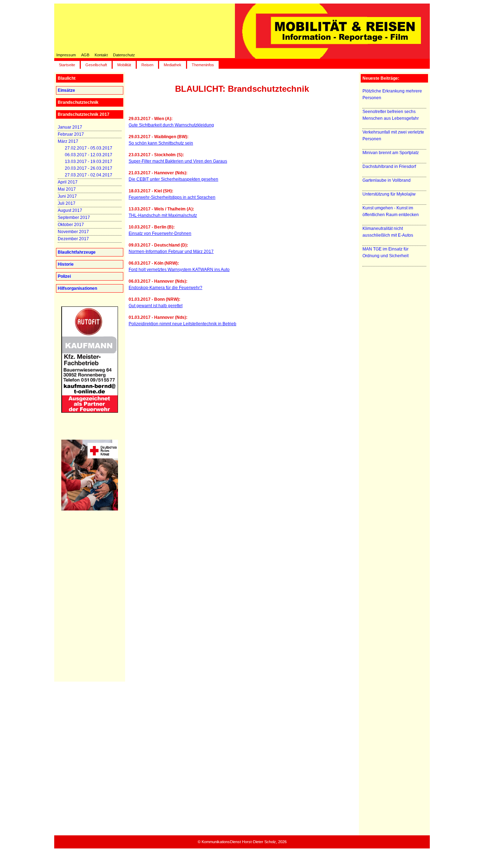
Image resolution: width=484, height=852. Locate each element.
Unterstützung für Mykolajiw (389, 194)
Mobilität (124, 65)
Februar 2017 (71, 134)
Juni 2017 (67, 196)
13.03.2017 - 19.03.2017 (88, 161)
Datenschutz (124, 55)
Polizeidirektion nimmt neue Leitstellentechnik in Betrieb (182, 323)
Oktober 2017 (71, 224)
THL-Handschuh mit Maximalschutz (163, 215)
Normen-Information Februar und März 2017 (171, 251)
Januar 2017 (70, 127)
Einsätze (66, 90)
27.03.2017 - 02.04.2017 (88, 175)
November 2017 (73, 231)
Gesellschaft (96, 65)
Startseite (67, 65)
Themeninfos (203, 65)
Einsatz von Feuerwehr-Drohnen (160, 233)
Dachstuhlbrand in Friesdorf (389, 166)
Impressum (66, 55)
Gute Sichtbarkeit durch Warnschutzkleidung (171, 125)
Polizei (64, 276)
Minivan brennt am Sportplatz (390, 152)
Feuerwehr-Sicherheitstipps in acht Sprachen (172, 197)
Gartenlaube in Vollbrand (386, 180)
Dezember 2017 (73, 238)
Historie (66, 264)
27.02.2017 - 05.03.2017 (88, 148)
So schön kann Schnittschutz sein (161, 143)
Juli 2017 (66, 203)
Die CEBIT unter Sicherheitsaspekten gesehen (173, 179)
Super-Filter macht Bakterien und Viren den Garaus (178, 161)
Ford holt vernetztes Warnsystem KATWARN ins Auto (179, 269)
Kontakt (101, 55)
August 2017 (70, 210)
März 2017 (68, 141)
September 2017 (74, 217)
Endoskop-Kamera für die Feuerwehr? (165, 287)
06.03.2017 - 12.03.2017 (88, 154)
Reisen (147, 65)
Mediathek (172, 65)
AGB (85, 55)
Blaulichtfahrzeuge (77, 252)
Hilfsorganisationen (77, 288)
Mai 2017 (67, 189)
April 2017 (68, 182)
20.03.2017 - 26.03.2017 (88, 168)
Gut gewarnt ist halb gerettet (155, 305)
